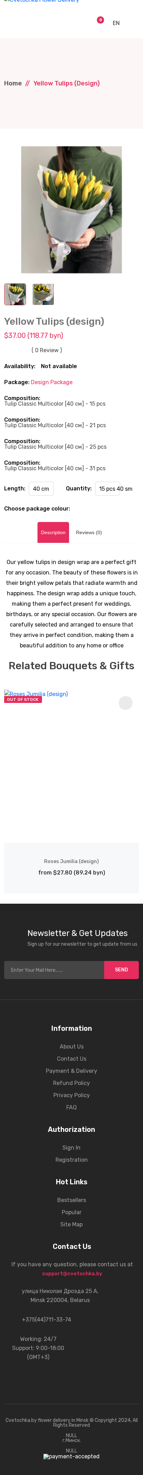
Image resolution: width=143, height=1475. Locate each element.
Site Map (71, 1224)
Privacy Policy (71, 1095)
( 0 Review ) (47, 350)
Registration (72, 1160)
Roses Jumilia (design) (71, 861)
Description (53, 532)
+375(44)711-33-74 (46, 1319)
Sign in (71, 1147)
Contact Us (71, 1058)
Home (13, 83)
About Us (72, 1046)
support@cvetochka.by (72, 1273)
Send (121, 970)
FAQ (71, 1107)
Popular (72, 1212)
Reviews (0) (89, 532)
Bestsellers (71, 1200)
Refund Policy (71, 1083)
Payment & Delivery (71, 1071)
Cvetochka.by (21, 1420)
